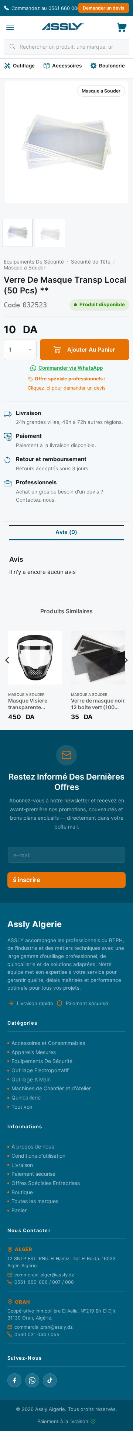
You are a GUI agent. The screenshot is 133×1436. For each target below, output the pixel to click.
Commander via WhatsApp (70, 368)
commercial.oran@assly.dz (43, 1327)
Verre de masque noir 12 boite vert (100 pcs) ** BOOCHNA (98, 704)
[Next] (116, 142)
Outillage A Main (31, 1079)
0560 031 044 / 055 (36, 1334)
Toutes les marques (34, 1201)
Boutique (22, 1192)
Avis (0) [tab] (66, 532)
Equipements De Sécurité (34, 262)
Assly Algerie (50, 1409)
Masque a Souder (101, 91)
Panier (19, 1210)
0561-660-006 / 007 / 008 (44, 1282)
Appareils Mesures (33, 1052)
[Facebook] (14, 1380)
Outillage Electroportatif (40, 1070)
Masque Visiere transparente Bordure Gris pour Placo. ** (31, 704)
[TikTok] (50, 1380)
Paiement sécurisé (33, 1174)
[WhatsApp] (32, 1380)
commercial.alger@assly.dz (44, 1275)
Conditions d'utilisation (38, 1156)
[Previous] (16, 142)
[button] (10, 27)
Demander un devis (104, 8)
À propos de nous (32, 1146)
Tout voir (22, 1107)
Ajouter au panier (91, 349)
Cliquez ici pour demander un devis (67, 383)
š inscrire (26, 879)
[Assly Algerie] (62, 26)
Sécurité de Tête (90, 262)
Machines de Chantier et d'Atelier (51, 1088)
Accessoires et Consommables (48, 1043)
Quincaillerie (26, 1097)
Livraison (22, 1165)
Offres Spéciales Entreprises (45, 1183)
